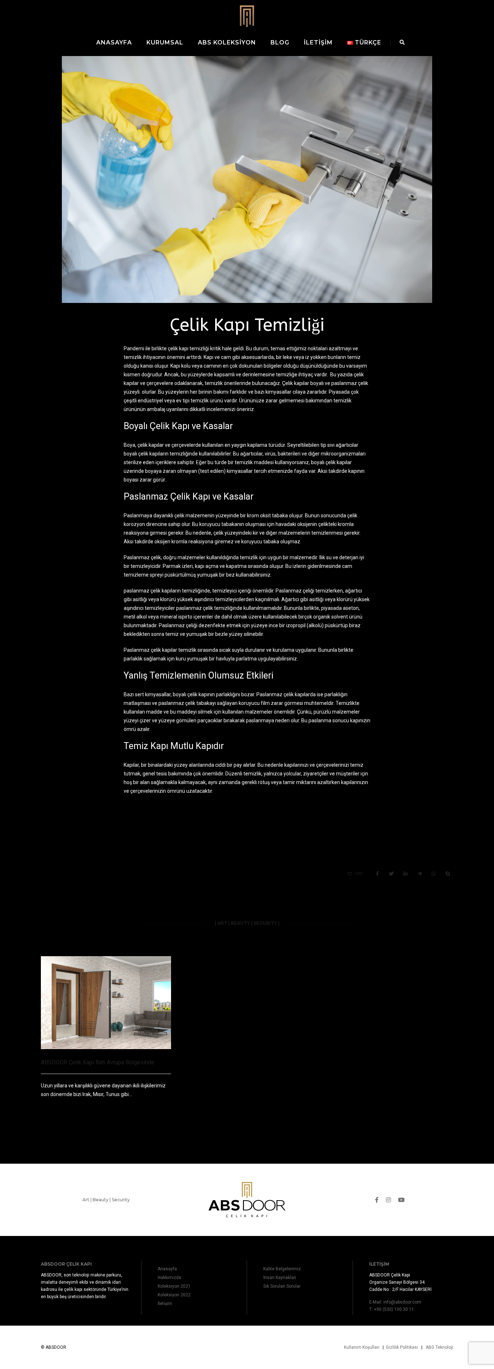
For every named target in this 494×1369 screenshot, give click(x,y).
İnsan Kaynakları (279, 1277)
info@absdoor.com (402, 1302)
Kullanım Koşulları (361, 1347)
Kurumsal (164, 42)
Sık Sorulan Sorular (282, 1286)
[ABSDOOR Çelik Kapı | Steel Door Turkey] (247, 16)
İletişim (318, 42)
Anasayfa (114, 42)
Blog (280, 42)
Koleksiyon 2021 (174, 1286)
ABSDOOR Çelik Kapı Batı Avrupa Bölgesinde (97, 1062)
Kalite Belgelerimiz (282, 1268)
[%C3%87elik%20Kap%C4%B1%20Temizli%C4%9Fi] (377, 874)
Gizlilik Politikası (402, 1347)
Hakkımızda (169, 1277)
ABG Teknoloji (439, 1347)
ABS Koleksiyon (227, 42)
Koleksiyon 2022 (174, 1294)
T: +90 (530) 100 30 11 (391, 1309)
